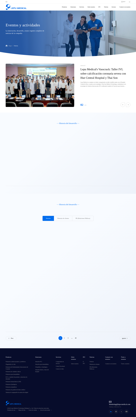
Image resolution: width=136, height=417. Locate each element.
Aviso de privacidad (45, 410)
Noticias (106, 7)
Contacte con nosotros (124, 7)
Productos (64, 7)
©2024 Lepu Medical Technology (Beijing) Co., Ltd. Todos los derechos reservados (28, 408)
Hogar (10, 45)
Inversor (114, 7)
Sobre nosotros (91, 7)
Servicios (81, 7)
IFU (99, 7)
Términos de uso (11, 410)
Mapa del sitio (21, 410)
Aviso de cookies (32, 410)
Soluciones (73, 7)
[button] (123, 105)
